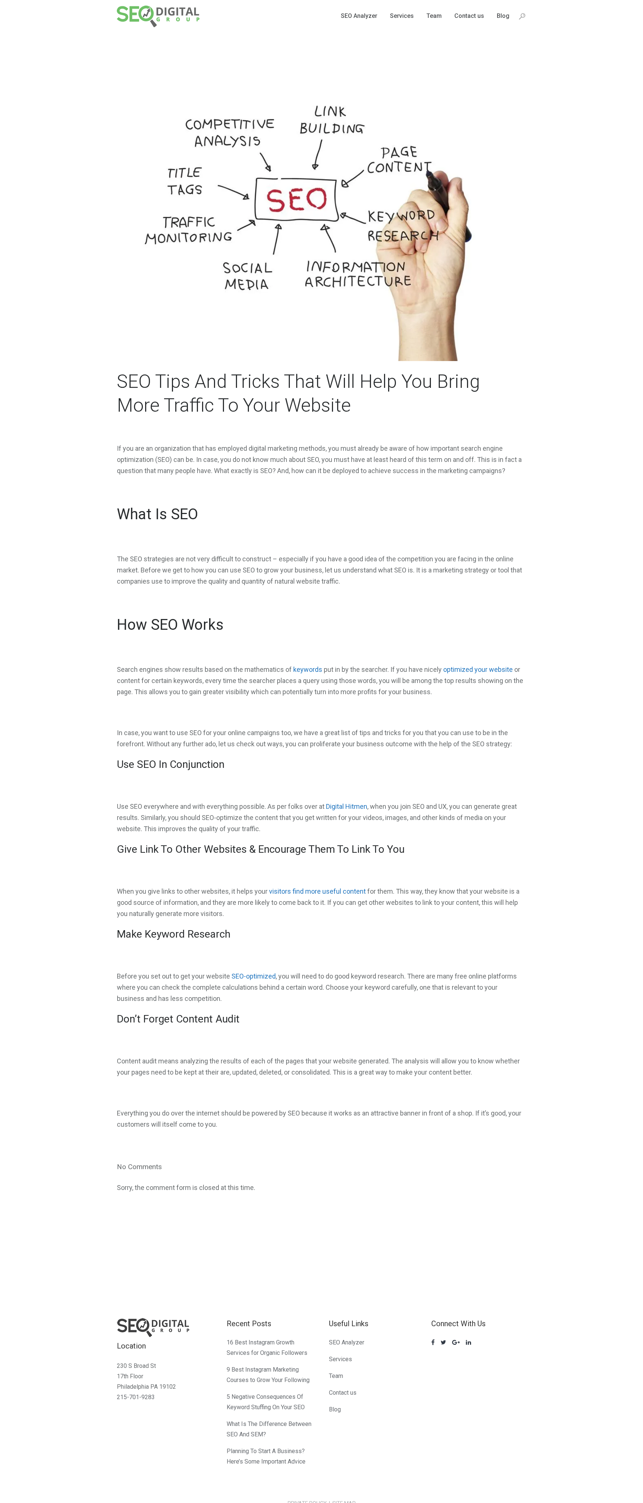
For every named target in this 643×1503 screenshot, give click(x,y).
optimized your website (478, 669)
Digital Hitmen (346, 806)
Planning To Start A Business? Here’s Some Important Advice (266, 1456)
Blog (335, 1409)
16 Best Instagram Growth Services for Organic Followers (267, 1347)
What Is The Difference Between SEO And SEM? (269, 1429)
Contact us (342, 1392)
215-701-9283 (136, 1397)
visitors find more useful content (317, 891)
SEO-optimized (253, 976)
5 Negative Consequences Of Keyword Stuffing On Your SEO (266, 1402)
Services (340, 1359)
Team (336, 1375)
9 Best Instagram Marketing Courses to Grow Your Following (268, 1375)
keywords (307, 669)
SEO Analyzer (346, 1342)
